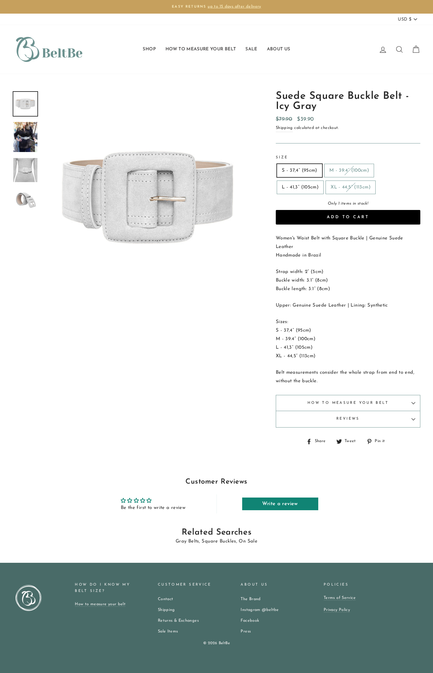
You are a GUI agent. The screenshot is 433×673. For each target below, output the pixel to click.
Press (246, 631)
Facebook (250, 621)
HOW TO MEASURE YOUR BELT (200, 49)
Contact (165, 599)
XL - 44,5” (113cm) (351, 187)
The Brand (251, 599)
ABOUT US (278, 49)
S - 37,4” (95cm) (299, 170)
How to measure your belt (348, 403)
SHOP (149, 49)
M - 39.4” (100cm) (349, 170)
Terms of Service (340, 598)
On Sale (248, 541)
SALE (251, 49)
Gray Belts (187, 541)
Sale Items (168, 631)
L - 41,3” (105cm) (300, 187)
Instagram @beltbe (260, 610)
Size (282, 157)
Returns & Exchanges (178, 621)
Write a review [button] (280, 503)
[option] (216, 6)
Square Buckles (219, 541)
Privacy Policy (337, 610)
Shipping (284, 128)
